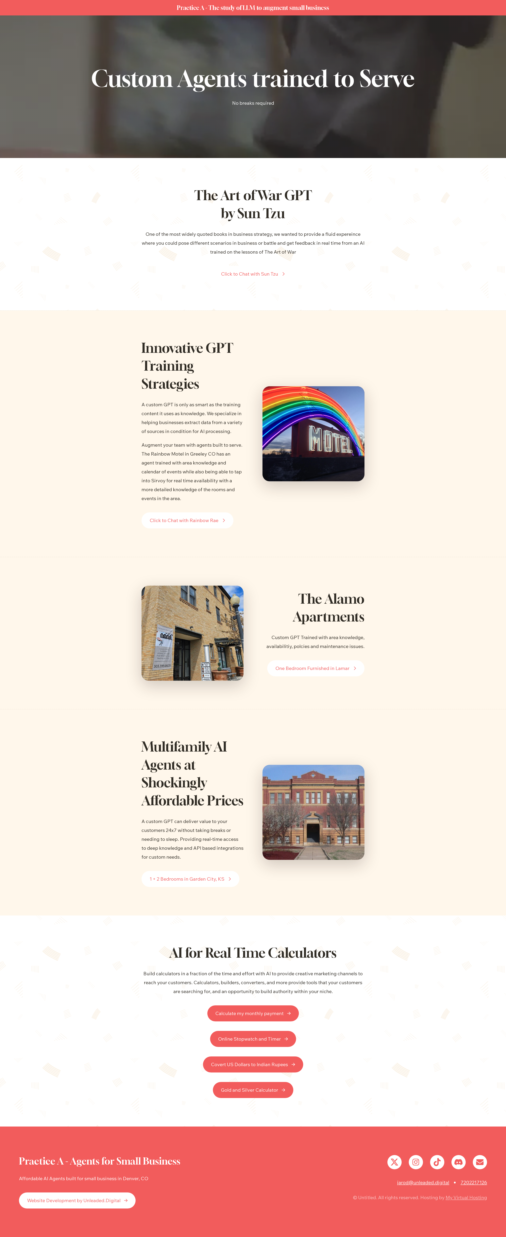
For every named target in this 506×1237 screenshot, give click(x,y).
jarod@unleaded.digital (423, 1182)
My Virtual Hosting (466, 1197)
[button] (253, 274)
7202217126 (474, 1182)
